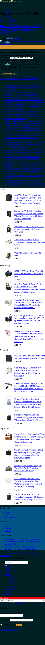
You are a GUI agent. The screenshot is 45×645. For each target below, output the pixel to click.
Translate (20, 603)
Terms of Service (7, 553)
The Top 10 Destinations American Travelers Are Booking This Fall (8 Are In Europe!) (24, 122)
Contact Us (10, 517)
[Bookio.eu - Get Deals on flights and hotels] (11, 1)
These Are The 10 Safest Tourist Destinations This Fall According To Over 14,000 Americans (25, 164)
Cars (12, 581)
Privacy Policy (22, 553)
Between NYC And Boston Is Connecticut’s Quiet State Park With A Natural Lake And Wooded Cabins (23, 87)
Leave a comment (30, 78)
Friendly (41, 76)
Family (34, 76)
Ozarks (13, 78)
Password (5, 620)
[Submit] (6, 565)
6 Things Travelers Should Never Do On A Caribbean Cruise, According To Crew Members (22, 137)
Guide (6, 78)
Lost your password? (9, 629)
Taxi (12, 22)
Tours (12, 19)
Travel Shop (10, 589)
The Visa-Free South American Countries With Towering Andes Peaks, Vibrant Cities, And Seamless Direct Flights (24, 144)
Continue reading (8, 73)
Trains (12, 584)
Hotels (8, 530)
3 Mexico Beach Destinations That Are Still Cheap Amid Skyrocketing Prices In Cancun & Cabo (24, 151)
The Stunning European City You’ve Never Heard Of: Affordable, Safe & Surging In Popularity (22, 158)
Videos (2, 20)
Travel (19, 78)
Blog (7, 514)
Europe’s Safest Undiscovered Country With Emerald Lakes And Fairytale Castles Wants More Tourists (23, 170)
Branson (26, 76)
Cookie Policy (35, 553)
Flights (8, 528)
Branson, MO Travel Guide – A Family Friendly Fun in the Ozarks (20, 29)
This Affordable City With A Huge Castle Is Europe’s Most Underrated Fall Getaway (23, 93)
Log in (19, 625)
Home (8, 10)
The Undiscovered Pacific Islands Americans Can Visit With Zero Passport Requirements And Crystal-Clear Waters (24, 106)
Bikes (12, 586)
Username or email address (12, 613)
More (7, 17)
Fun (1, 78)
